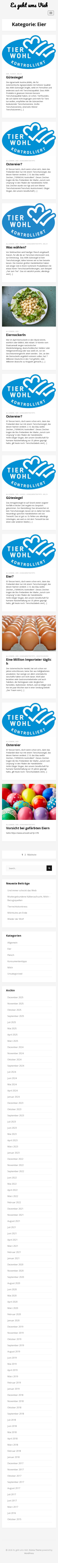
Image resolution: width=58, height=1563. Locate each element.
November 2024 (15, 1053)
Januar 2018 (13, 1457)
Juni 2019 (12, 1357)
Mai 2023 (12, 1134)
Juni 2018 (12, 1426)
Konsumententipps (27, 161)
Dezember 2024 (15, 1047)
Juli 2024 (11, 1071)
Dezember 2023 (15, 1102)
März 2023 (12, 1146)
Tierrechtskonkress (17, 906)
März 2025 (12, 1040)
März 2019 (12, 1376)
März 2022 (12, 1196)
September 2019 (15, 1345)
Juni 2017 (12, 1500)
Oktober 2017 (14, 1475)
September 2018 (15, 1413)
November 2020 (15, 1270)
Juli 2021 (11, 1227)
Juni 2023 (12, 1127)
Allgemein (10, 161)
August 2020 (13, 1283)
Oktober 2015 (14, 1519)
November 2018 (15, 1401)
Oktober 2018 (14, 1407)
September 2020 (15, 1277)
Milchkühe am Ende (17, 912)
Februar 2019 (14, 1382)
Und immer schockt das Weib (22, 890)
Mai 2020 (12, 1295)
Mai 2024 (12, 1084)
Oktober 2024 (14, 1059)
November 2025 (15, 1003)
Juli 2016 (11, 1513)
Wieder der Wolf (15, 918)
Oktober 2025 (14, 1009)
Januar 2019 (13, 1388)
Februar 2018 (14, 1450)
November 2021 (15, 1214)
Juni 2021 (12, 1233)
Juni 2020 (12, 1289)
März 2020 (12, 1308)
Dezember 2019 (15, 1326)
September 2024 (15, 1065)
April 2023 (12, 1140)
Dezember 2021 (15, 1208)
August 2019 (13, 1351)
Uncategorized (42, 656)
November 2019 (15, 1332)
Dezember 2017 (15, 1463)
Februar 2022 (14, 1202)
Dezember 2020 (15, 1264)
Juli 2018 (11, 1419)
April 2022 (12, 1190)
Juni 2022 (12, 1177)
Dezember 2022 (15, 1158)
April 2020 (12, 1301)
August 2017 (13, 1488)
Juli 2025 (11, 1022)
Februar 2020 (14, 1314)
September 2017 (15, 1482)
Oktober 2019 (14, 1339)
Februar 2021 (14, 1252)
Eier (7, 74)
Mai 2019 (12, 1363)
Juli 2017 (11, 1494)
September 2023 (15, 1115)
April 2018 (12, 1438)
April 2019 (12, 1370)
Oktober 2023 (14, 1109)
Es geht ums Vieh (29, 5)
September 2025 (15, 1016)
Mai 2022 (12, 1183)
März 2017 (12, 1506)
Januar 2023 (13, 1152)
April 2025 (12, 1034)
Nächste (31, 854)
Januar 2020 (13, 1320)
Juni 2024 (12, 1078)
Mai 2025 (12, 1028)
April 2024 (12, 1090)
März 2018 (12, 1444)
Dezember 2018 (15, 1395)
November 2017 (15, 1469)
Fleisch (13, 74)
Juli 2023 (11, 1121)
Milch (19, 74)
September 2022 (15, 1171)
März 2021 (12, 1245)
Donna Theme (35, 1550)
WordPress (29, 1553)
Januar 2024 (13, 1096)
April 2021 (12, 1239)
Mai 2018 (12, 1432)
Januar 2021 (13, 1258)
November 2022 (15, 1165)
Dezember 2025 (15, 997)
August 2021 (13, 1221)
